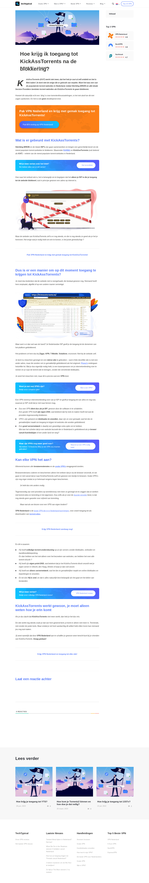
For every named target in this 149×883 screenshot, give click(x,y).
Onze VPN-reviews (22, 839)
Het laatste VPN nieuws (24, 844)
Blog (101, 4)
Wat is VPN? (59, 4)
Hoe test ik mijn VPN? (85, 852)
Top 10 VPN (127, 4)
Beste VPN (75, 4)
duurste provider (80, 495)
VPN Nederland (113, 839)
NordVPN (111, 848)
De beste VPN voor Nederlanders (89, 857)
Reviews (89, 4)
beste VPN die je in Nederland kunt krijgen (51, 511)
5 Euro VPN (112, 844)
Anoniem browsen (83, 839)
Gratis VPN (42, 4)
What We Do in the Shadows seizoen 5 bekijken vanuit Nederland (56, 848)
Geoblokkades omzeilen (86, 848)
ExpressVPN (112, 852)
